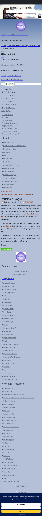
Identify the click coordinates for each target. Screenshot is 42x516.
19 (4, 104)
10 (15, 98)
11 (2, 101)
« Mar (3, 111)
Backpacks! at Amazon (21, 274)
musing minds (21, 7)
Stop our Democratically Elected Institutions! (16, 194)
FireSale (5, 117)
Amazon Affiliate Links (21, 271)
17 (15, 101)
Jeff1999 (30, 202)
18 (2, 104)
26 (4, 108)
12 (4, 101)
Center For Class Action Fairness (14, 146)
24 (15, 104)
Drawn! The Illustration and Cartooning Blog (18, 398)
